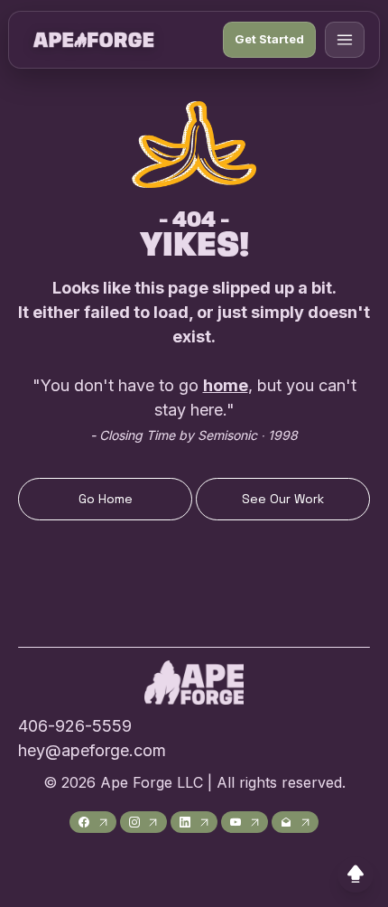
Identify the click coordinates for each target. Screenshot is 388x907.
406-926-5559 (75, 725)
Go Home (106, 499)
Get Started (269, 39)
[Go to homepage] (93, 39)
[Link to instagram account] (143, 822)
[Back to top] (355, 874)
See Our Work (283, 499)
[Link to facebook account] (92, 822)
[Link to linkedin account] (194, 822)
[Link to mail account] (295, 822)
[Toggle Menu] (345, 40)
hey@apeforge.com (92, 750)
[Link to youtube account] (244, 822)
